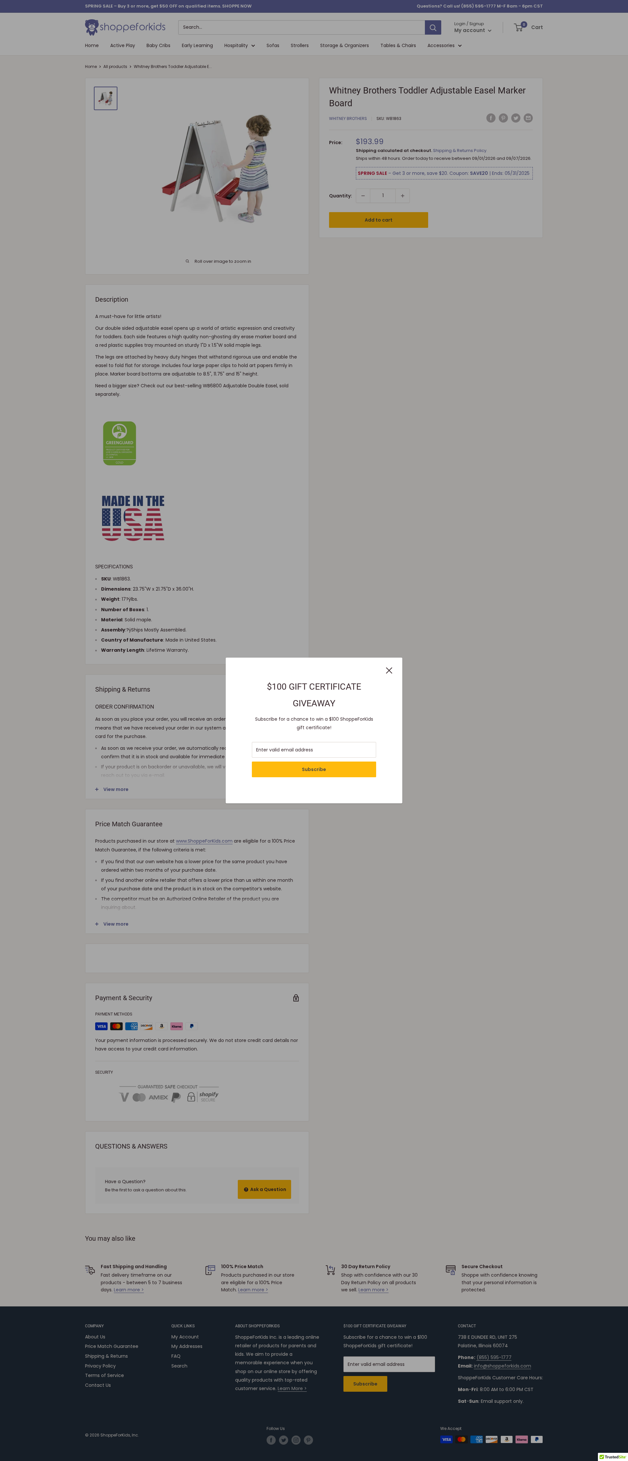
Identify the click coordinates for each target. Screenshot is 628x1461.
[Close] (389, 669)
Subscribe (314, 769)
